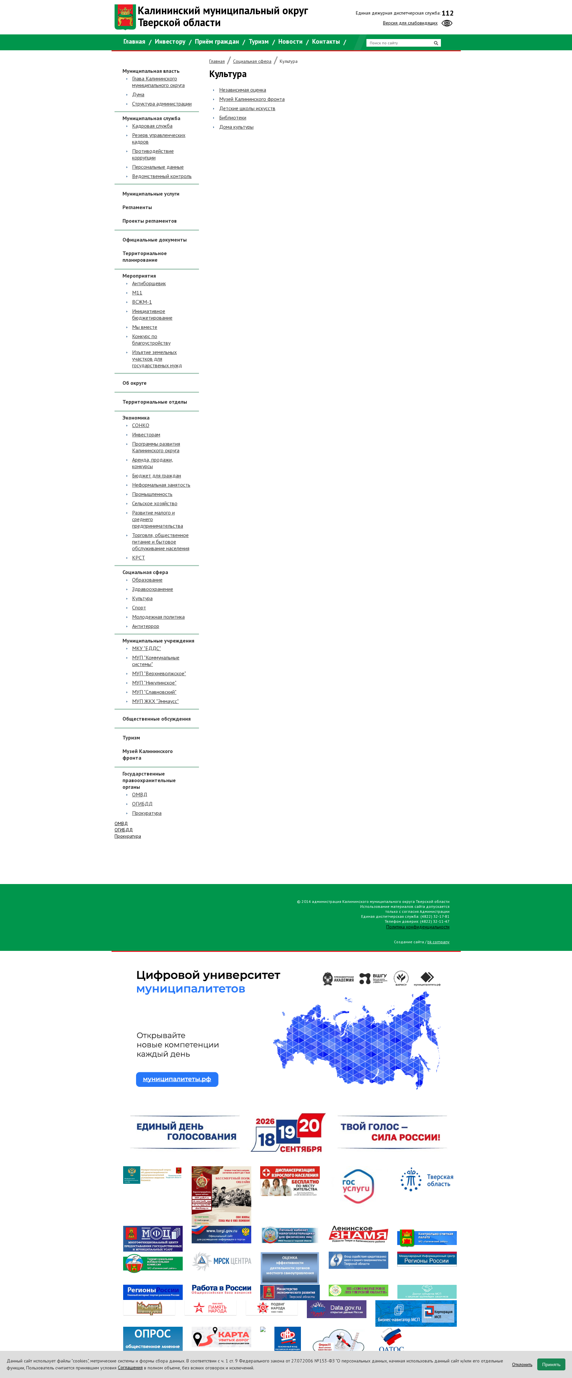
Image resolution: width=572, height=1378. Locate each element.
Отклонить (522, 1364)
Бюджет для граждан (156, 475)
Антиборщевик (149, 283)
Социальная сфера (252, 61)
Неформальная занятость (161, 484)
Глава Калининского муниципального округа (158, 81)
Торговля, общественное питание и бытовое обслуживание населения (160, 542)
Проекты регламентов (149, 220)
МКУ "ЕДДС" (146, 648)
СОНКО (140, 425)
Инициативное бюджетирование (152, 314)
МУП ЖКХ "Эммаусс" (155, 701)
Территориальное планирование (144, 256)
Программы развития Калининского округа (156, 447)
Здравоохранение (152, 589)
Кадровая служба (152, 125)
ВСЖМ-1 (142, 301)
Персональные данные (158, 166)
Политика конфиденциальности (418, 927)
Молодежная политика (158, 616)
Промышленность (152, 494)
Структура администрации (162, 103)
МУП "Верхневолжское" (159, 673)
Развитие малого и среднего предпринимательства (157, 519)
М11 (137, 292)
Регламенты (137, 207)
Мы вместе (144, 327)
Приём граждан (217, 41)
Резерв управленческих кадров (158, 138)
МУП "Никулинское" (154, 682)
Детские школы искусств (247, 108)
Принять (551, 1364)
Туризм (259, 41)
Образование (147, 579)
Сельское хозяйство (154, 503)
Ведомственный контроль (162, 176)
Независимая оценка (242, 89)
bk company (438, 941)
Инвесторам (146, 434)
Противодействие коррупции (153, 154)
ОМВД (139, 794)
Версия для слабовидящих (410, 23)
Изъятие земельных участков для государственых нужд (157, 359)
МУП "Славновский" (154, 692)
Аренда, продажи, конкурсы (152, 462)
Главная (134, 41)
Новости (290, 41)
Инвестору (170, 41)
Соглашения (130, 1367)
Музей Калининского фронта (147, 754)
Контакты (326, 41)
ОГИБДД (142, 803)
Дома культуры (236, 126)
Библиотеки (232, 117)
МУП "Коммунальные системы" (155, 660)
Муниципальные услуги (150, 193)
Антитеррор (145, 626)
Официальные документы (154, 239)
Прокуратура (147, 813)
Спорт (139, 607)
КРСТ (138, 557)
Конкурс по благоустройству (151, 339)
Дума (138, 94)
